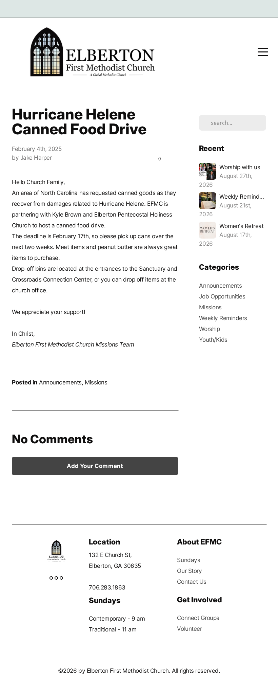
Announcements (60, 382)
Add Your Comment (95, 466)
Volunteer (189, 628)
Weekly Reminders (223, 317)
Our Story (189, 570)
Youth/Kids (213, 339)
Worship (209, 328)
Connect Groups (198, 617)
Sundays (188, 559)
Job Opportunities (222, 296)
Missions (96, 382)
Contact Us (191, 581)
